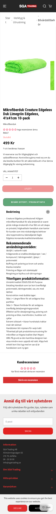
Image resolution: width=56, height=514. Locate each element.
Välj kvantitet (10, 171)
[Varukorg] (50, 6)
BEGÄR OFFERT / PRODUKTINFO (28, 202)
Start (7, 20)
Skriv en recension (28, 380)
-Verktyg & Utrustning (19, 20)
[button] (5, 6)
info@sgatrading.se (12, 462)
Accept (38, 508)
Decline (17, 508)
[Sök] (44, 6)
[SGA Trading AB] (28, 6)
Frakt (5, 148)
